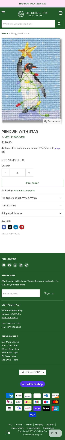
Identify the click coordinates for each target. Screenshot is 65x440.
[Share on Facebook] (4, 227)
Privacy (19, 424)
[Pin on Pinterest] (21, 227)
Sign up (49, 293)
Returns (50, 424)
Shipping (39, 424)
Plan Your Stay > (10, 317)
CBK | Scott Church (15, 136)
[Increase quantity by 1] (29, 173)
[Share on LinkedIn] (15, 227)
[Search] (59, 24)
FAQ (10, 424)
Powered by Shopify (32, 434)
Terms (29, 424)
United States (31, 372)
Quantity (6, 166)
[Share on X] (10, 227)
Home (5, 33)
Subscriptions (18, 428)
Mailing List (48, 428)
